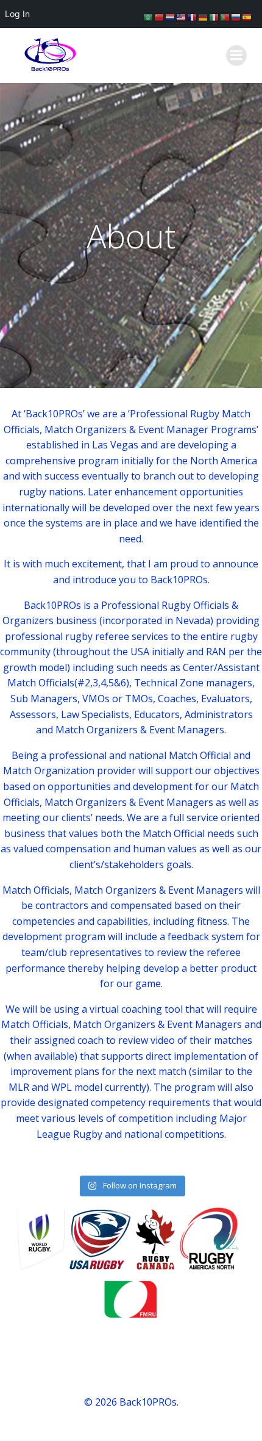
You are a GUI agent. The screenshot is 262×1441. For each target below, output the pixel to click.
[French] (192, 16)
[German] (203, 16)
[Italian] (214, 16)
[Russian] (236, 16)
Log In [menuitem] (17, 14)
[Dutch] (170, 16)
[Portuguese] (225, 16)
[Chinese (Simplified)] (159, 16)
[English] (181, 16)
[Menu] (236, 55)
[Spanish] (247, 16)
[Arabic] (148, 16)
